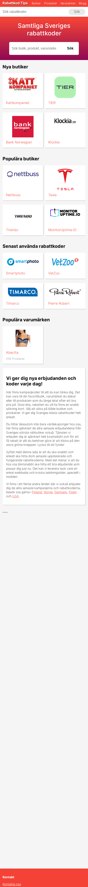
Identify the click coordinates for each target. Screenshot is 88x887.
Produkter (50, 3)
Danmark (60, 492)
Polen (73, 492)
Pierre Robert (59, 303)
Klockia (54, 142)
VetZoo (54, 273)
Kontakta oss (12, 884)
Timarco (12, 303)
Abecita (12, 352)
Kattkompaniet (17, 103)
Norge (48, 492)
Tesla (52, 195)
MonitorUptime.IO (62, 230)
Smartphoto (15, 273)
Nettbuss (13, 195)
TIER (52, 103)
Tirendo (12, 230)
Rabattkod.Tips (15, 3)
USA (15, 496)
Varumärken (67, 3)
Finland (37, 492)
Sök (77, 12)
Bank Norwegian (19, 142)
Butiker (36, 3)
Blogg (82, 3)
